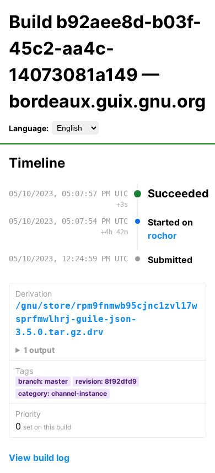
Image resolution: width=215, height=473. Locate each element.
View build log (39, 457)
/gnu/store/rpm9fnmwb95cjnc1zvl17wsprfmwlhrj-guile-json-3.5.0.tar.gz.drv (106, 318)
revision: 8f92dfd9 (106, 381)
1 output (39, 349)
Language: (29, 128)
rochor (162, 235)
